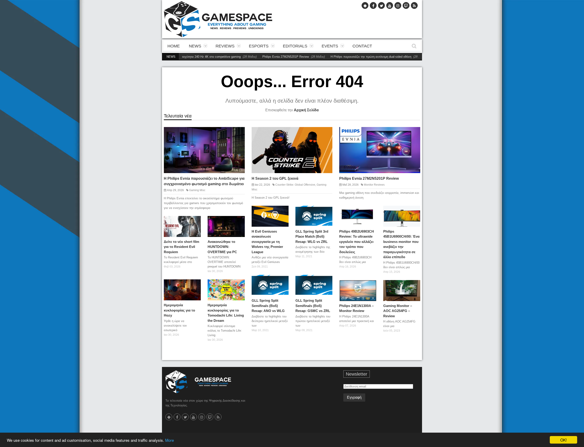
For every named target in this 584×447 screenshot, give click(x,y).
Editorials (295, 46)
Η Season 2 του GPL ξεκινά (275, 178)
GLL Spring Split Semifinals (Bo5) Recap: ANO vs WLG (268, 306)
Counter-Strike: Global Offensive (295, 184)
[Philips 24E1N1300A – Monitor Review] (371, 285)
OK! (563, 440)
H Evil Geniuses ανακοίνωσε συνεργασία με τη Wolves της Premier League (267, 241)
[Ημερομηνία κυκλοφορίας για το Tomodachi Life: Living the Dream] (239, 284)
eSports (259, 46)
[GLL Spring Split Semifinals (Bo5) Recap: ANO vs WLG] (283, 280)
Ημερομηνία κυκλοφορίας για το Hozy (179, 310)
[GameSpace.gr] (198, 381)
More (169, 440)
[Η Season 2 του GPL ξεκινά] (325, 134)
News (195, 46)
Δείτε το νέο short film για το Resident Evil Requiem (181, 247)
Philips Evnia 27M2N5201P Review (270, 56)
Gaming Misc (197, 190)
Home (173, 46)
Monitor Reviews (374, 184)
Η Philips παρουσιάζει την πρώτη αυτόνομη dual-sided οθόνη (355, 56)
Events (330, 46)
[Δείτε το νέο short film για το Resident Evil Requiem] (195, 221)
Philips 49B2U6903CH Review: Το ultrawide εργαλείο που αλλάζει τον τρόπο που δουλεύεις (356, 241)
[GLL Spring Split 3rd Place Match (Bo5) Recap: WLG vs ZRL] (327, 210)
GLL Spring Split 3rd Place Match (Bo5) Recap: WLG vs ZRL (311, 236)
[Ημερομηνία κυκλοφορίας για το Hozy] (195, 284)
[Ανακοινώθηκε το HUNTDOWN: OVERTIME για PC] (239, 221)
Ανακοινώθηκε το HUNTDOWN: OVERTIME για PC (222, 247)
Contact (362, 46)
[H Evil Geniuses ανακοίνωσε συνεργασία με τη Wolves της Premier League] (283, 210)
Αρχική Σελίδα (306, 110)
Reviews (225, 46)
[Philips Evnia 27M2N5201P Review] (412, 134)
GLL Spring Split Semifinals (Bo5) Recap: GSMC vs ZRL (312, 306)
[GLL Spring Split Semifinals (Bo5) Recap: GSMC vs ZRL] (327, 280)
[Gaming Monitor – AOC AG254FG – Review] (415, 285)
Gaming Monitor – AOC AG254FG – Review (397, 311)
